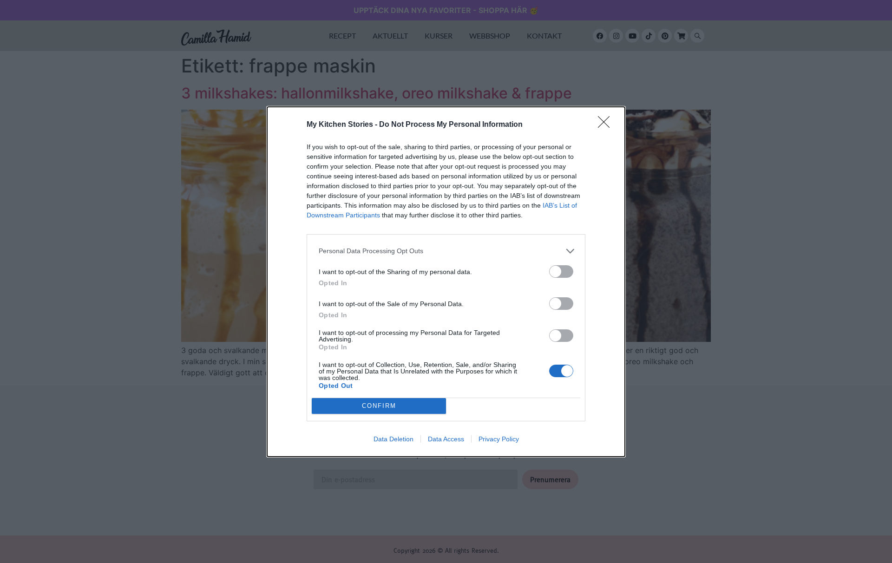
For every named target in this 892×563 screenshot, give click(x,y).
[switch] (561, 271)
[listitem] (446, 251)
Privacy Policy (499, 439)
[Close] (607, 125)
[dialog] (446, 282)
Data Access (446, 439)
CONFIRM (379, 405)
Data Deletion (393, 439)
